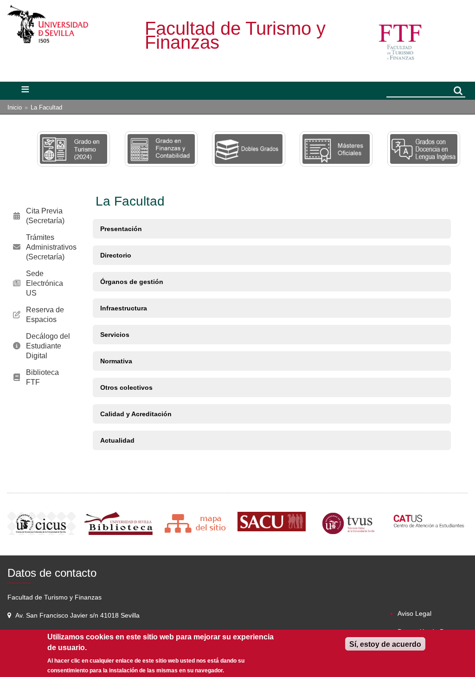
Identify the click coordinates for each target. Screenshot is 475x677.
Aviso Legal (414, 613)
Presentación (121, 228)
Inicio (14, 107)
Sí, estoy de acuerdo (385, 644)
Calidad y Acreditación (136, 414)
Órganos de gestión (131, 281)
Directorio (115, 255)
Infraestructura (123, 308)
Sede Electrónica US (44, 283)
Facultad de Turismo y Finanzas (235, 35)
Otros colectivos (126, 387)
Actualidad (117, 440)
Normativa (116, 361)
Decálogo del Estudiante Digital (48, 346)
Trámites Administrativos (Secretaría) (51, 247)
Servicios (114, 334)
